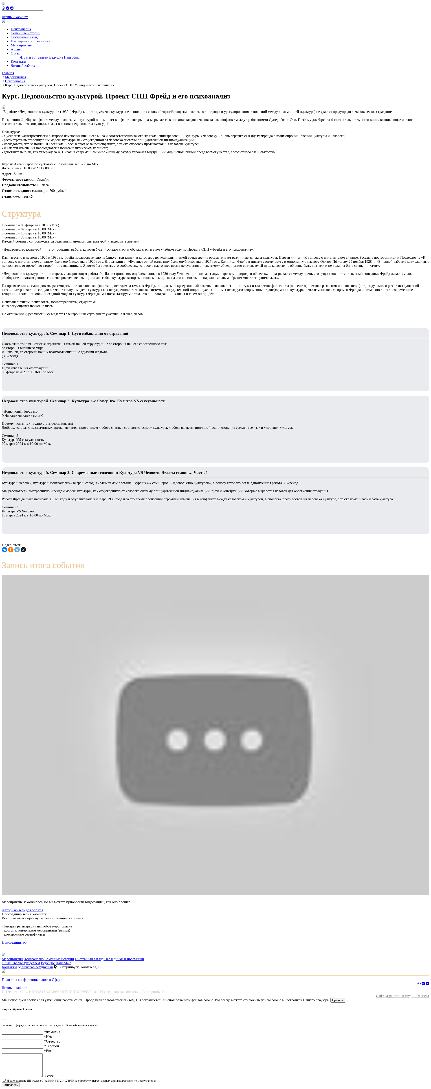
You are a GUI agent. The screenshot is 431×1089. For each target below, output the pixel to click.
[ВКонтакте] (4, 549)
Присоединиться (14, 942)
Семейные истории (25, 33)
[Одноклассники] (10, 549)
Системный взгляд (25, 37)
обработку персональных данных (99, 1080)
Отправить (11, 1085)
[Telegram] (17, 549)
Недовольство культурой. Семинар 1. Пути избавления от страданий (65, 333)
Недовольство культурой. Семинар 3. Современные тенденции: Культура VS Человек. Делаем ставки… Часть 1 (105, 472)
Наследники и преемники (31, 41)
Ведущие (56, 57)
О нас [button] (15, 53)
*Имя (48, 1037)
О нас (6, 963)
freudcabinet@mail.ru (37, 967)
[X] (23, 549)
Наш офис (71, 57)
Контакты (18, 61)
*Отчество (52, 1041)
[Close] (3, 1019)
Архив (16, 49)
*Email (49, 1051)
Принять (337, 1000)
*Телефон (51, 1046)
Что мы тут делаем (34, 57)
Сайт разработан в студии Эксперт (402, 996)
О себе (49, 1076)
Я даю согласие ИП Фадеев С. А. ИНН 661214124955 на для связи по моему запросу (81, 1080)
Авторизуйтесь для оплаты (22, 910)
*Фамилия (52, 1032)
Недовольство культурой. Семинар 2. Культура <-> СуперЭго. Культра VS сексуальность (84, 401)
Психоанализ (21, 29)
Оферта (57, 980)
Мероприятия (21, 45)
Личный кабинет (15, 17)
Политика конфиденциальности (26, 980)
